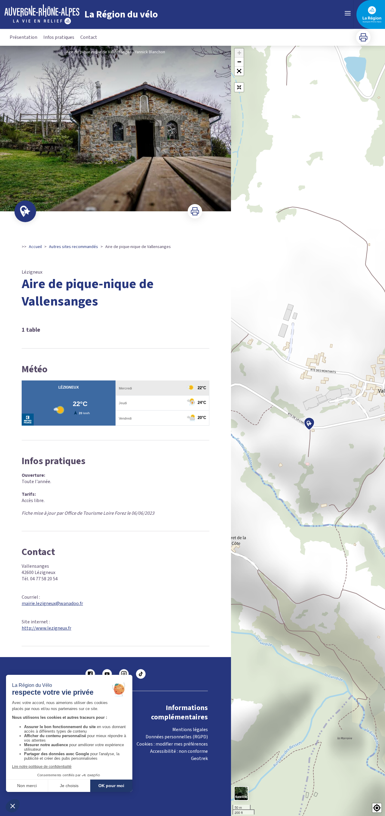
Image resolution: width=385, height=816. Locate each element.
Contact (88, 37)
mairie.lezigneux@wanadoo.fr (52, 603)
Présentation (23, 37)
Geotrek (199, 758)
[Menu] (347, 13)
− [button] (239, 62)
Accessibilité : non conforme (179, 751)
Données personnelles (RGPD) (177, 737)
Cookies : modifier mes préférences (172, 744)
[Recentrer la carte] (239, 87)
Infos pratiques (58, 37)
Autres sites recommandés (73, 247)
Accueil (35, 247)
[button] (239, 71)
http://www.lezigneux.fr (46, 628)
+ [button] (239, 53)
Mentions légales (190, 729)
